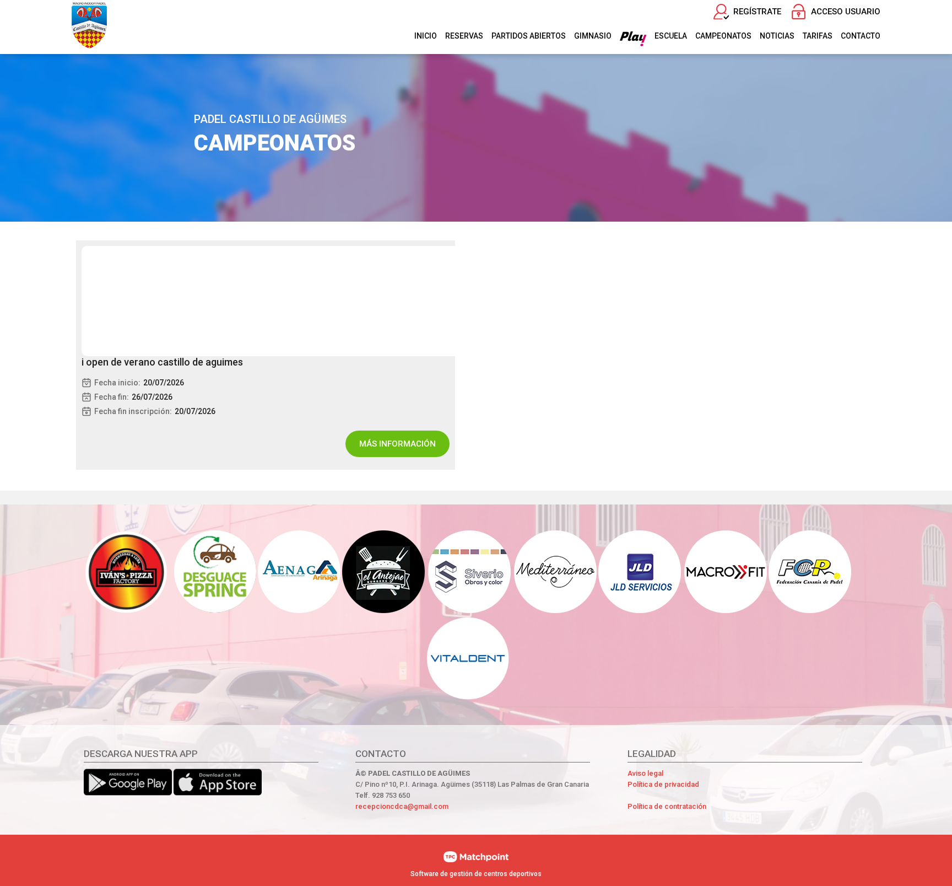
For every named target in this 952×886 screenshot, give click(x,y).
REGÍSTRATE (757, 12)
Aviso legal (645, 773)
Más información (397, 444)
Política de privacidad (663, 784)
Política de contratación (667, 806)
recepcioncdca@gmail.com (401, 806)
